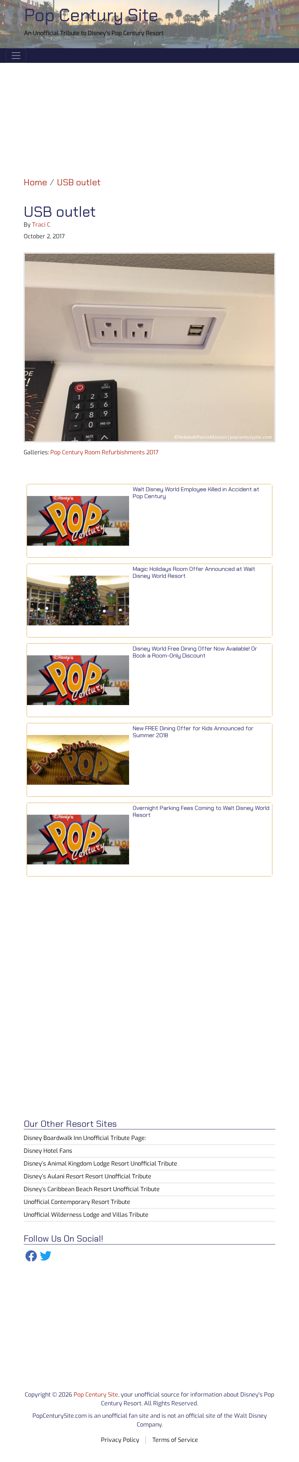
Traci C (41, 224)
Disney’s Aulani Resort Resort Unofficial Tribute (87, 1176)
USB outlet (79, 182)
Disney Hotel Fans (48, 1151)
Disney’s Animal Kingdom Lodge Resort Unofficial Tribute (100, 1163)
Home (35, 182)
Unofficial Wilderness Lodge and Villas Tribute (86, 1215)
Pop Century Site (91, 15)
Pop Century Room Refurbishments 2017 (104, 452)
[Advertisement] (149, 114)
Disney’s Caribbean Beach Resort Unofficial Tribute (92, 1189)
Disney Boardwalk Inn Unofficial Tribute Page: (85, 1138)
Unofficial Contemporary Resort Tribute (77, 1202)
